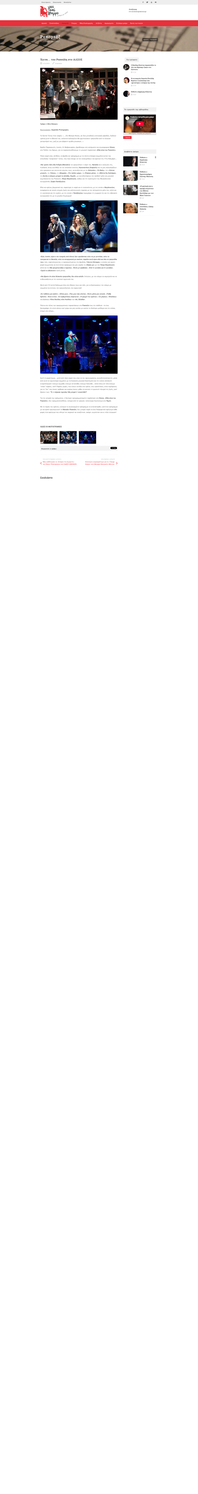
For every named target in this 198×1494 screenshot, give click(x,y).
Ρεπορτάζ (153, 39)
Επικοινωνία (57, 2)
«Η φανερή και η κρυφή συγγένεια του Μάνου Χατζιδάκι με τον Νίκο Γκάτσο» (147, 190)
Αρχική (145, 39)
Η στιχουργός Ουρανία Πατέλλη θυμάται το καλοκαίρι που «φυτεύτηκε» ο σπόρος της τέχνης (143, 80)
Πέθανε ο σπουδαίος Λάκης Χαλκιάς (146, 206)
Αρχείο (127, 137)
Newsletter (67, 2)
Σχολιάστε (58, 63)
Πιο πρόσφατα (131, 60)
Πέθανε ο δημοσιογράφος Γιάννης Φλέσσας (146, 174)
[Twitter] (147, 2)
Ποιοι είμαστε (45, 2)
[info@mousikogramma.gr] (156, 2)
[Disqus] (79, 508)
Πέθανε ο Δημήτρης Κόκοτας (141, 92)
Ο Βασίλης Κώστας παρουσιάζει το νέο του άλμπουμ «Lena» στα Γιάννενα (143, 67)
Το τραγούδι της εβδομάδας (136, 109)
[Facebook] (143, 2)
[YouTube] (151, 2)
